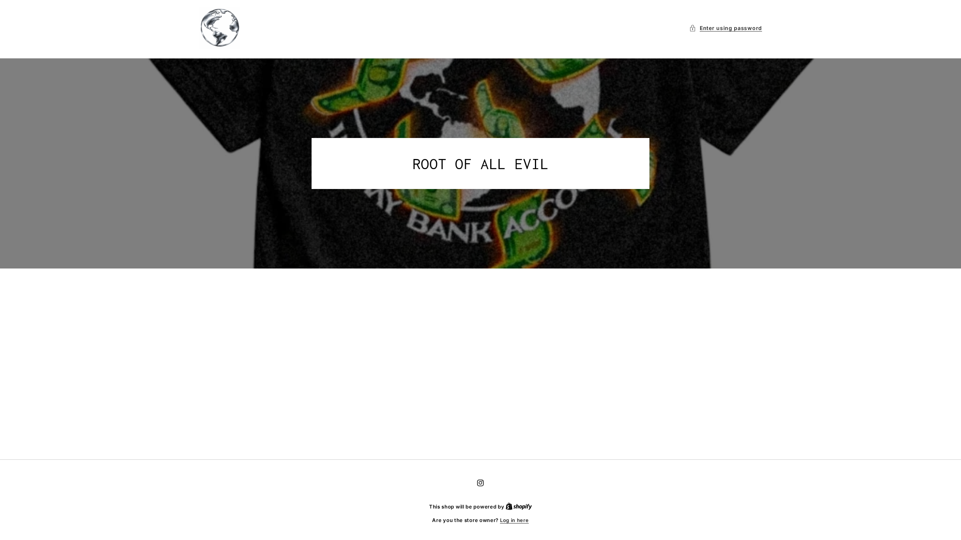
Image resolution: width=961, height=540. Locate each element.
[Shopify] (519, 507)
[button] (725, 28)
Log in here (514, 520)
